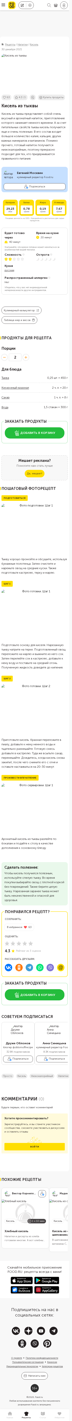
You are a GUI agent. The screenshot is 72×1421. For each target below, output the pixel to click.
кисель (22, 1076)
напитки (63, 1076)
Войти (34, 1146)
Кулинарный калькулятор (19, 310)
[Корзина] (56, 5)
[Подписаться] (42, 1193)
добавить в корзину (37, 433)
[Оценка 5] (31, 943)
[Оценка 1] (7, 943)
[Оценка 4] (25, 943)
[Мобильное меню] (3, 5)
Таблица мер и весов (17, 320)
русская (9, 270)
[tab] (9, 1415)
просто (7, 1076)
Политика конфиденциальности (42, 1358)
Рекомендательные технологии (22, 1366)
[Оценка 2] (13, 943)
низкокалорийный (42, 1076)
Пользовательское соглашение (28, 1362)
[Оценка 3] (19, 943)
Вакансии (52, 1362)
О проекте (16, 1358)
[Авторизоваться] (64, 5)
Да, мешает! (34, 473)
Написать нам (36, 1375)
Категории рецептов (52, 1366)
